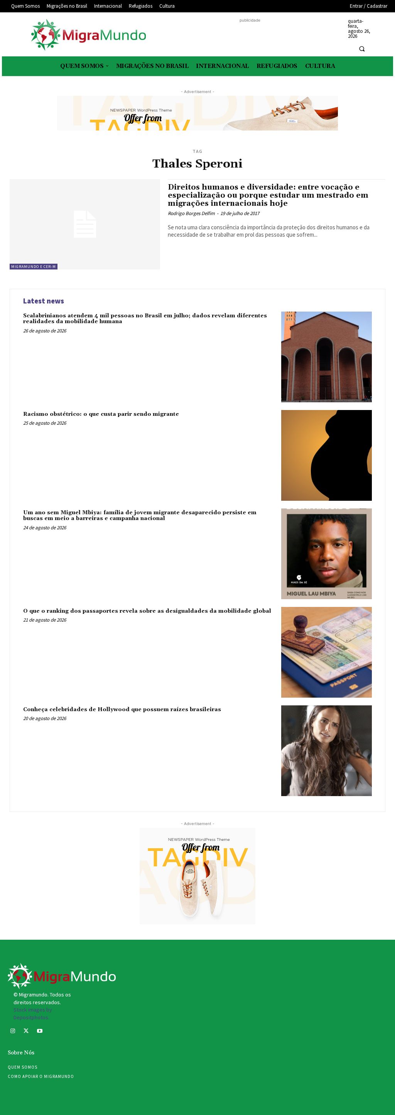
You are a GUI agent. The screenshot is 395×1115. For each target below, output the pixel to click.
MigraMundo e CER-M (33, 266)
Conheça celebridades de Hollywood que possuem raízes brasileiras (122, 709)
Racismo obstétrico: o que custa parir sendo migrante (101, 414)
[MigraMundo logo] (88, 35)
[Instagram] (12, 1032)
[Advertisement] (250, 35)
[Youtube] (39, 1032)
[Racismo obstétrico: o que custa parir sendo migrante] (326, 455)
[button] (361, 48)
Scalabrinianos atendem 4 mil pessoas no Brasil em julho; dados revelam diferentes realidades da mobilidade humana (145, 318)
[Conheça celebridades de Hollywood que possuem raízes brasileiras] (326, 750)
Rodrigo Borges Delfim (191, 213)
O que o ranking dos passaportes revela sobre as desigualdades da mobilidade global (147, 611)
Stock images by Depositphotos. (33, 1013)
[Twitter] (26, 1032)
